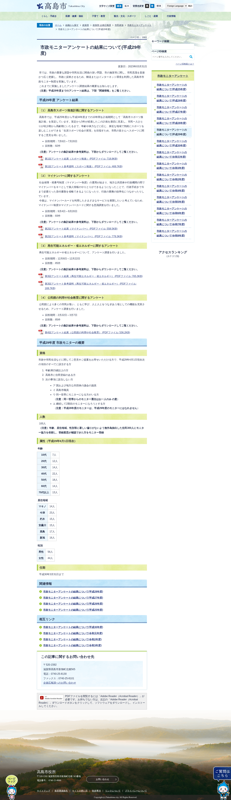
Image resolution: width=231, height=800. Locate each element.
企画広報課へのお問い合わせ (59, 682)
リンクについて (113, 790)
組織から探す (72, 25)
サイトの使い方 (80, 790)
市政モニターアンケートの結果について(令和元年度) (73, 633)
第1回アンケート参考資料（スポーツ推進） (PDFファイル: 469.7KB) (83, 166)
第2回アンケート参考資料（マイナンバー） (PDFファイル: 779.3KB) (83, 236)
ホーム (58, 25)
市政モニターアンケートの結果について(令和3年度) (72, 645)
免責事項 (96, 790)
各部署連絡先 (61, 790)
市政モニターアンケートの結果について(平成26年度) (73, 603)
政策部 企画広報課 (102, 25)
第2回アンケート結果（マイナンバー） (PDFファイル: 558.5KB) (81, 228)
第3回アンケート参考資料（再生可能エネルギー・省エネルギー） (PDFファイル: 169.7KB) (90, 286)
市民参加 (119, 25)
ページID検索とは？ (185, 64)
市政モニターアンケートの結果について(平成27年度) (73, 597)
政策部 (85, 25)
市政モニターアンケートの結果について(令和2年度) (72, 639)
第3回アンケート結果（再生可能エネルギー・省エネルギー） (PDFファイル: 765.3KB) (94, 276)
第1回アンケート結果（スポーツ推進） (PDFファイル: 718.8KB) (81, 158)
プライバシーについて (136, 790)
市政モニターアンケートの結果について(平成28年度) (73, 591)
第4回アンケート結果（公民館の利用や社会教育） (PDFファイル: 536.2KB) (87, 332)
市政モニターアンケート (139, 25)
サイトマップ (43, 790)
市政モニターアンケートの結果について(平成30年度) (73, 627)
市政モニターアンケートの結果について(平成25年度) (73, 609)
